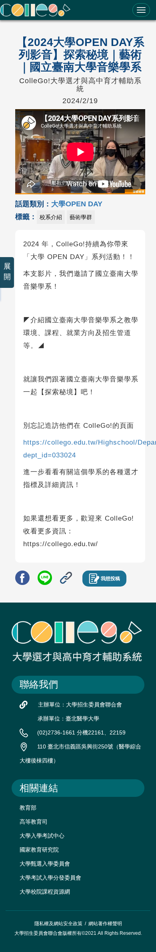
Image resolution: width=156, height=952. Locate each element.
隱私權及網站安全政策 (58, 923)
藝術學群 (81, 217)
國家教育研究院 (39, 849)
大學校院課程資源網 (45, 891)
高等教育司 (34, 821)
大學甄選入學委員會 (45, 863)
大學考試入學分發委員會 (50, 877)
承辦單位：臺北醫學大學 (68, 718)
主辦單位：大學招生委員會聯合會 (80, 704)
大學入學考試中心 (42, 835)
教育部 (28, 807)
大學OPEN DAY (76, 204)
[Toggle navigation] (141, 10)
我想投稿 (110, 578)
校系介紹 (51, 217)
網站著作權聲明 (105, 923)
